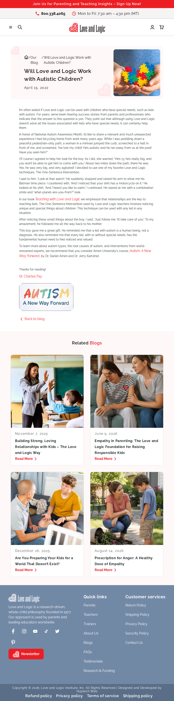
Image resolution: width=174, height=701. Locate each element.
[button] (10, 27)
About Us (91, 633)
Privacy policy (69, 696)
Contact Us (134, 643)
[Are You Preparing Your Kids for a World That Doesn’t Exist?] (47, 524)
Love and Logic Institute (59, 688)
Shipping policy (138, 696)
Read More (24, 459)
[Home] (26, 60)
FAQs (88, 652)
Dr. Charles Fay (30, 276)
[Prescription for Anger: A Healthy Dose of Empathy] (126, 524)
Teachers (91, 615)
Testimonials (93, 661)
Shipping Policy (137, 615)
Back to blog (35, 319)
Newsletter (30, 654)
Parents (89, 605)
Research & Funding (99, 671)
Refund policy (38, 696)
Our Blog (34, 60)
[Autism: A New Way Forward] (87, 297)
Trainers (90, 624)
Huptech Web (87, 691)
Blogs (88, 643)
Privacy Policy (136, 624)
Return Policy (135, 605)
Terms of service (103, 696)
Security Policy (137, 633)
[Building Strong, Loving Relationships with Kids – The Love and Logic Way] (47, 410)
